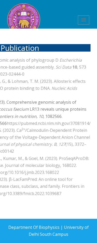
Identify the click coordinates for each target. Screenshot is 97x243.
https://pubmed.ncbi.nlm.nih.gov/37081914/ (49, 123)
